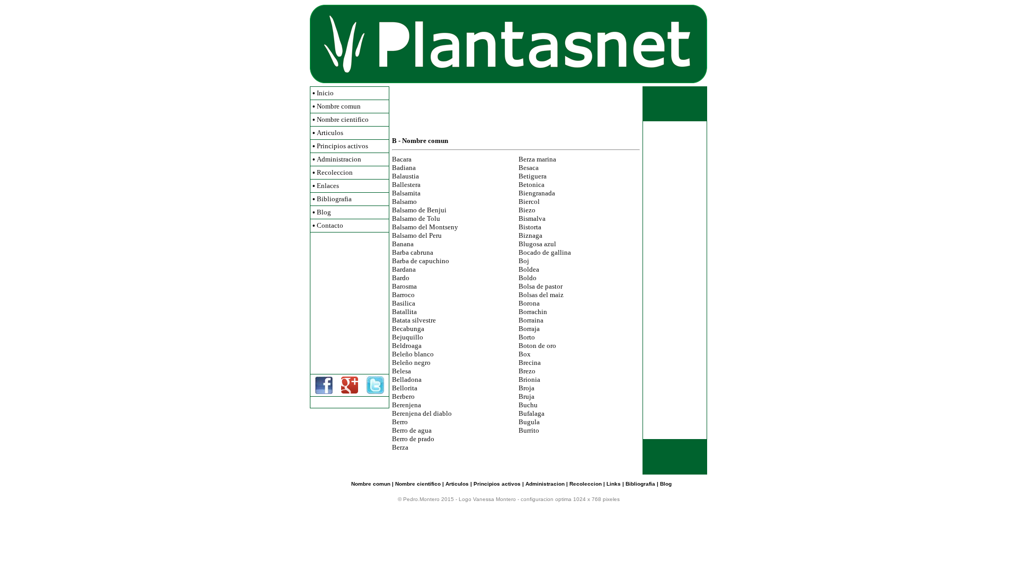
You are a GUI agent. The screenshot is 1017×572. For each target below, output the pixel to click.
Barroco (403, 295)
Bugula (529, 422)
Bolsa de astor (541, 286)
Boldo (528, 278)
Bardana (404, 269)
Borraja (529, 329)
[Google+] (349, 391)
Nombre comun (339, 106)
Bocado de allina (545, 252)
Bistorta (530, 227)
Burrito (529, 430)
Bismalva (532, 218)
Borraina (531, 320)
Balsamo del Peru (417, 235)
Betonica (532, 185)
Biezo (527, 210)
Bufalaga (532, 413)
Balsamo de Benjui (419, 210)
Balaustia (405, 176)
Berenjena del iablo (422, 413)
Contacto (330, 225)
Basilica (403, 303)
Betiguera (533, 176)
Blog (324, 212)
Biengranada (537, 193)
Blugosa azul (537, 244)
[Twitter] (375, 392)
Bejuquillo (407, 337)
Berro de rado (413, 439)
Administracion (339, 159)
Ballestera (406, 185)
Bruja (526, 396)
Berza (400, 447)
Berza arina (537, 159)
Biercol (529, 201)
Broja (526, 388)
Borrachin (533, 312)
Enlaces (328, 186)
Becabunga (408, 329)
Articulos (330, 133)
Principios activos (342, 146)
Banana (403, 244)
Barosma (404, 286)
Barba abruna (412, 252)
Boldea (529, 269)
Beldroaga (407, 346)
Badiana (404, 168)
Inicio (325, 93)
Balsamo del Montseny (425, 227)
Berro (400, 422)
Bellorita (404, 388)
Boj (524, 261)
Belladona (407, 379)
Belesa (401, 371)
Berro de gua (412, 430)
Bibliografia (334, 199)
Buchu (528, 405)
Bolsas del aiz (541, 295)
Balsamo (404, 201)
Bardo (400, 278)
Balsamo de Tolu (416, 218)
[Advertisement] (349, 303)
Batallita (404, 312)
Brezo (527, 371)
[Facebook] (324, 392)
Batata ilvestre (414, 320)
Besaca (529, 168)
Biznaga (530, 235)
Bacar (402, 159)
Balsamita (406, 193)
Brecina (530, 363)
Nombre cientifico (343, 119)
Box (525, 354)
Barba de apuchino (420, 261)
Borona (529, 303)
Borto (527, 337)
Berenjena (406, 405)
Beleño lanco (413, 354)
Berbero (403, 396)
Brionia (529, 379)
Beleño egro (411, 363)
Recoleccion (335, 172)
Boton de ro (537, 346)
